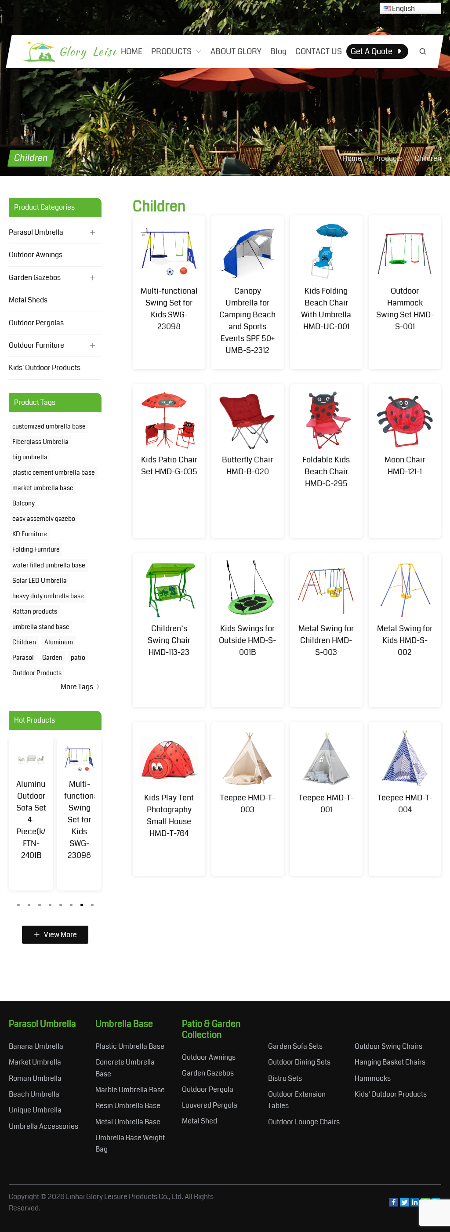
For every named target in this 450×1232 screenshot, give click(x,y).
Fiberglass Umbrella (40, 441)
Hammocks (373, 1078)
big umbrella (29, 457)
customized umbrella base (49, 426)
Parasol (23, 657)
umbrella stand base (40, 626)
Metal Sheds (28, 300)
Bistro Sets (285, 1078)
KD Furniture (29, 534)
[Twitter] (404, 1204)
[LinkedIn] (415, 1204)
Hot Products (34, 720)
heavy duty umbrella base (48, 596)
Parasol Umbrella (36, 232)
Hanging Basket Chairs (390, 1062)
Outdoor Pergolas (36, 323)
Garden (52, 657)
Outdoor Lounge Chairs (304, 1122)
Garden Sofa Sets (295, 1046)
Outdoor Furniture (36, 345)
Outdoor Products (37, 673)
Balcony (23, 503)
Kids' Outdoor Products (44, 368)
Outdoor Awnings (35, 255)
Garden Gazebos (35, 278)
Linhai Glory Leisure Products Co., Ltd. (124, 1197)
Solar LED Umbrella (39, 580)
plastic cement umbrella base (53, 472)
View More (60, 935)
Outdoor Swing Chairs (388, 1046)
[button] (18, 902)
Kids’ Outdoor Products (391, 1094)
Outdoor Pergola (207, 1089)
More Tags (77, 687)
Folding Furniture (36, 549)
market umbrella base (42, 487)
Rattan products (34, 611)
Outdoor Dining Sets (299, 1062)
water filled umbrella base (48, 565)
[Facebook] (393, 1204)
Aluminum (58, 642)
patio (78, 657)
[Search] (422, 51)
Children (24, 642)
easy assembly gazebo (43, 518)
